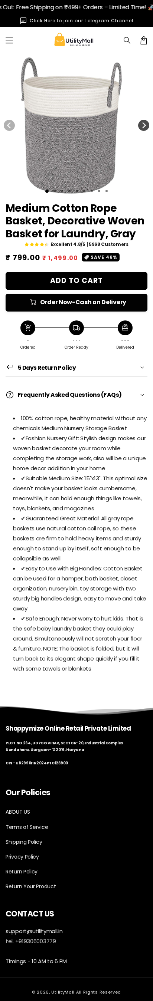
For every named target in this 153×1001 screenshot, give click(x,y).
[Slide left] (9, 125)
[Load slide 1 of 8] (99, 191)
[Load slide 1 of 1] (47, 191)
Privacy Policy (22, 856)
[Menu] (9, 40)
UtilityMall (63, 992)
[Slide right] (143, 125)
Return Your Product (31, 886)
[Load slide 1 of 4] (69, 191)
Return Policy (22, 871)
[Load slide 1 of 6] (84, 191)
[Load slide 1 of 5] (77, 191)
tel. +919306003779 (31, 941)
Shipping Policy (24, 842)
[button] (127, 40)
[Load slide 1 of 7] (91, 191)
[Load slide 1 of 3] (62, 191)
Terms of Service (27, 827)
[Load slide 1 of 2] (54, 191)
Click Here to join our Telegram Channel (81, 20)
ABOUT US (18, 812)
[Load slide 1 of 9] (106, 191)
